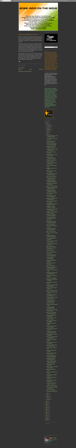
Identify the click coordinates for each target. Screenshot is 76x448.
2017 (47, 406)
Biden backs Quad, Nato (50, 265)
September (49, 129)
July (47, 132)
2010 (47, 416)
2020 (47, 401)
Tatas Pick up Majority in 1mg (51, 290)
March (48, 396)
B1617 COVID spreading (50, 389)
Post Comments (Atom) (27, 71)
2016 (47, 407)
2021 (47, 123)
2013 (47, 412)
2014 (47, 410)
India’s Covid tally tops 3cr (51, 224)
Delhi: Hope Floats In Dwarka (51, 176)
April (48, 394)
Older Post (41, 69)
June (48, 134)
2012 (47, 413)
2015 (47, 409)
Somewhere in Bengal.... (50, 302)
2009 (47, 418)
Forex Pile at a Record (50, 250)
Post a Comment (21, 67)
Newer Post (20, 69)
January (48, 399)
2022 (47, 122)
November (48, 126)
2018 (47, 404)
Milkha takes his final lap (50, 246)
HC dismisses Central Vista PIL (51, 391)
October (48, 128)
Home (31, 69)
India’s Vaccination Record (51, 231)
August (48, 131)
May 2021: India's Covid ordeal (51, 385)
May (47, 393)
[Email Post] (19, 61)
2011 (47, 415)
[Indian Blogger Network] (49, 117)
